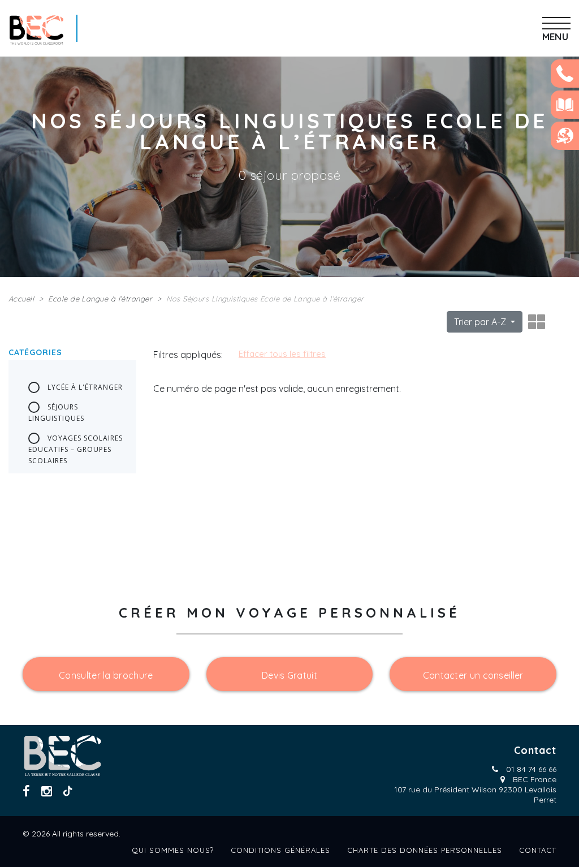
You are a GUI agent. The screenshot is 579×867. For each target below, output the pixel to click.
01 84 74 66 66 (531, 769)
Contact (537, 850)
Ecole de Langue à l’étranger (100, 298)
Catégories (35, 352)
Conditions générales (280, 850)
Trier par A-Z (481, 321)
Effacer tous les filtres (282, 353)
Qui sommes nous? (173, 850)
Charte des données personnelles (424, 850)
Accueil (21, 298)
